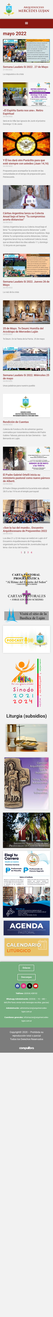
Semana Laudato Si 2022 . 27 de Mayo (25, 66)
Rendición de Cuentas (16, 421)
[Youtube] (35, 986)
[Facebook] (17, 986)
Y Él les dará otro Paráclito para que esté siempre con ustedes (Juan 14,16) (26, 162)
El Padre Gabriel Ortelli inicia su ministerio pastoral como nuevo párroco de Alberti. (26, 478)
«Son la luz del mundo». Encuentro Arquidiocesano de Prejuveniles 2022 (25, 529)
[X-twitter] (29, 986)
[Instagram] (23, 986)
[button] (26, 22)
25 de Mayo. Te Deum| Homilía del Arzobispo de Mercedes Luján (23, 330)
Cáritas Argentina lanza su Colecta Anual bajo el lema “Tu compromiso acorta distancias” (24, 216)
